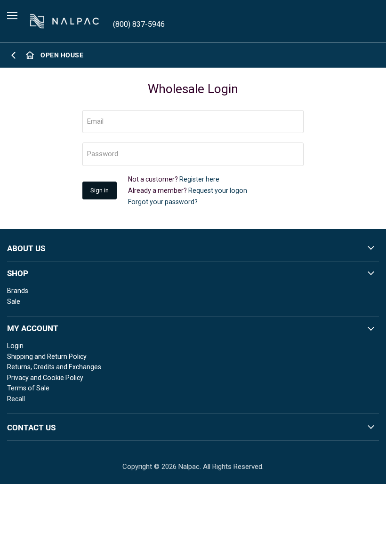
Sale (13, 301)
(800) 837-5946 (139, 24)
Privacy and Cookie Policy (45, 377)
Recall (16, 399)
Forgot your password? (163, 202)
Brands (17, 290)
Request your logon (217, 190)
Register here (199, 179)
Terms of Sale (28, 388)
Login (15, 345)
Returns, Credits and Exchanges (54, 367)
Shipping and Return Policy (47, 356)
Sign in (99, 190)
